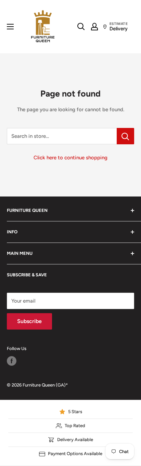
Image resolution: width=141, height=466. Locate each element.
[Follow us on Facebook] (11, 361)
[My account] (94, 26)
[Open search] (81, 26)
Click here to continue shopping (70, 158)
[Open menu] (10, 26)
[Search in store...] (125, 136)
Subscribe (29, 321)
